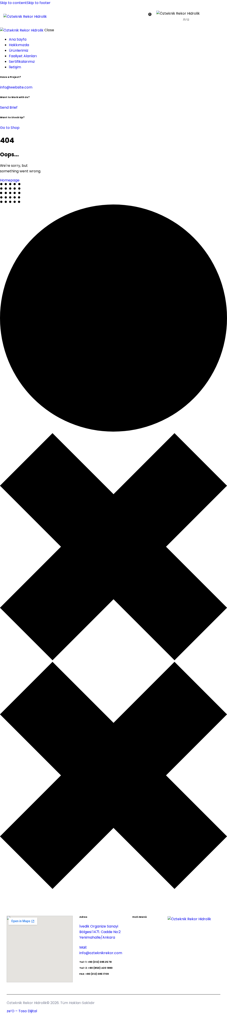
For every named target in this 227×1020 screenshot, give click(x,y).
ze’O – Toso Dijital (22, 1011)
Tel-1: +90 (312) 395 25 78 (95, 962)
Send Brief (9, 107)
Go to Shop (10, 127)
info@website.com (16, 87)
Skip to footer (39, 2)
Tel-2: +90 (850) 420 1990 (96, 968)
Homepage (10, 180)
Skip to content (13, 2)
